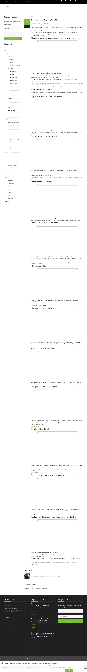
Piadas (6, 171)
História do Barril (13, 80)
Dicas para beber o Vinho (15, 65)
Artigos (9, 56)
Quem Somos (73, 658)
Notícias (9, 107)
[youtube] (12, 625)
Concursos (10, 153)
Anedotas (10, 147)
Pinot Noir (53, 218)
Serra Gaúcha (13, 133)
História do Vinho (13, 86)
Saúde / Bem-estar (11, 110)
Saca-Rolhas (12, 89)
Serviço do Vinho (11, 113)
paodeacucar (36, 564)
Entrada (9, 186)
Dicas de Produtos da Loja (10, 50)
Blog (80, 6)
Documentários (11, 68)
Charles (45, 607)
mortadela (33, 472)
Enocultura (7, 53)
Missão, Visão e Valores (64, 658)
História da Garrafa (14, 71)
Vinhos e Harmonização (51, 6)
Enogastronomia (11, 98)
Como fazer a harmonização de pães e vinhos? (45, 20)
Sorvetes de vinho (9, 198)
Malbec (32, 426)
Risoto (9, 195)
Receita (6, 177)
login (34, 588)
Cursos (9, 156)
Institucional (7, 617)
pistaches (41, 472)
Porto (52, 343)
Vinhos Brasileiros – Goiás (15, 136)
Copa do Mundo (13, 128)
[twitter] (8, 625)
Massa (9, 189)
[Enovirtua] (6, 6)
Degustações (10, 159)
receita (45, 554)
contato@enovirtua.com (14, 1)
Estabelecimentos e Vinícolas (68, 6)
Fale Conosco (7, 619)
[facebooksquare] (5, 625)
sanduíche (51, 551)
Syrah (37, 426)
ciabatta (32, 463)
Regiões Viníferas (11, 125)
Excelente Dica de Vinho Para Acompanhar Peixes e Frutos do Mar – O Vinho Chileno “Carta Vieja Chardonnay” (45, 635)
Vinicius (38, 23)
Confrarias (39, 6)
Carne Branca (10, 180)
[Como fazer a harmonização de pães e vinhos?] (27, 17)
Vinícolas (7, 201)
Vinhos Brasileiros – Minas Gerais (15, 140)
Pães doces (33, 342)
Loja (32, 6)
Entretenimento (8, 144)
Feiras (9, 162)
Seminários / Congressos (13, 165)
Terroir (11, 92)
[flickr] (15, 625)
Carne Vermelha (11, 183)
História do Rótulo (13, 83)
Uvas (11, 95)
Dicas (6, 47)
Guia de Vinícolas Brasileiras (13, 122)
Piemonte (12, 131)
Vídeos (9, 116)
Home (56, 658)
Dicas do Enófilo (11, 59)
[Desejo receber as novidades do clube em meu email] (61, 665)
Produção (7, 174)
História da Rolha (13, 74)
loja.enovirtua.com (30, 1)
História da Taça (13, 77)
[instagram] (18, 625)
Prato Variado (10, 192)
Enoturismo (7, 119)
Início (26, 6)
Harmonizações (45, 23)
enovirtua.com (11, 604)
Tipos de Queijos (13, 104)
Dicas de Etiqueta (13, 62)
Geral (6, 169)
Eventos (6, 151)
